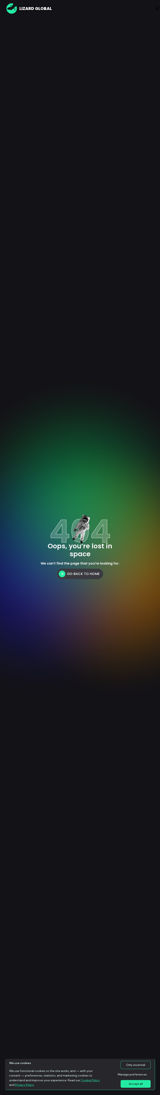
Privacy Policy (24, 1085)
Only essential (135, 1065)
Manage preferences (132, 1074)
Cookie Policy (90, 1080)
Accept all (136, 1084)
